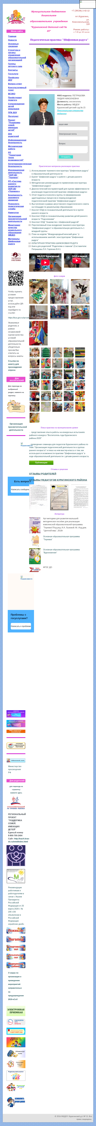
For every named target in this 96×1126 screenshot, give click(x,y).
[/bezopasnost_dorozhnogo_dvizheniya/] (15, 1102)
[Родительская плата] (15, 1053)
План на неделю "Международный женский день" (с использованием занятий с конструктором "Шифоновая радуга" (57, 237)
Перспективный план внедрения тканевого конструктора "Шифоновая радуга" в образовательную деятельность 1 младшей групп (58, 228)
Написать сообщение (21, 489)
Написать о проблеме (21, 626)
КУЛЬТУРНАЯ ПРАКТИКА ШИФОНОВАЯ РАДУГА (55, 243)
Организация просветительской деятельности (17, 427)
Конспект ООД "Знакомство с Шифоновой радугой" (55, 222)
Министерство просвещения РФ (14, 769)
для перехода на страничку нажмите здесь (16, 789)
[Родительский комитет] (15, 1075)
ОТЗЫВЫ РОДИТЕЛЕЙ (42, 473)
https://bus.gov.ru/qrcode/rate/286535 (24, 318)
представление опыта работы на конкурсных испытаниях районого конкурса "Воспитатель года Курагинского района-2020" (57, 435)
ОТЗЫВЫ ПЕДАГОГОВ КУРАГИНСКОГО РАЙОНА (58, 480)
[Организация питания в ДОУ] (15, 1064)
